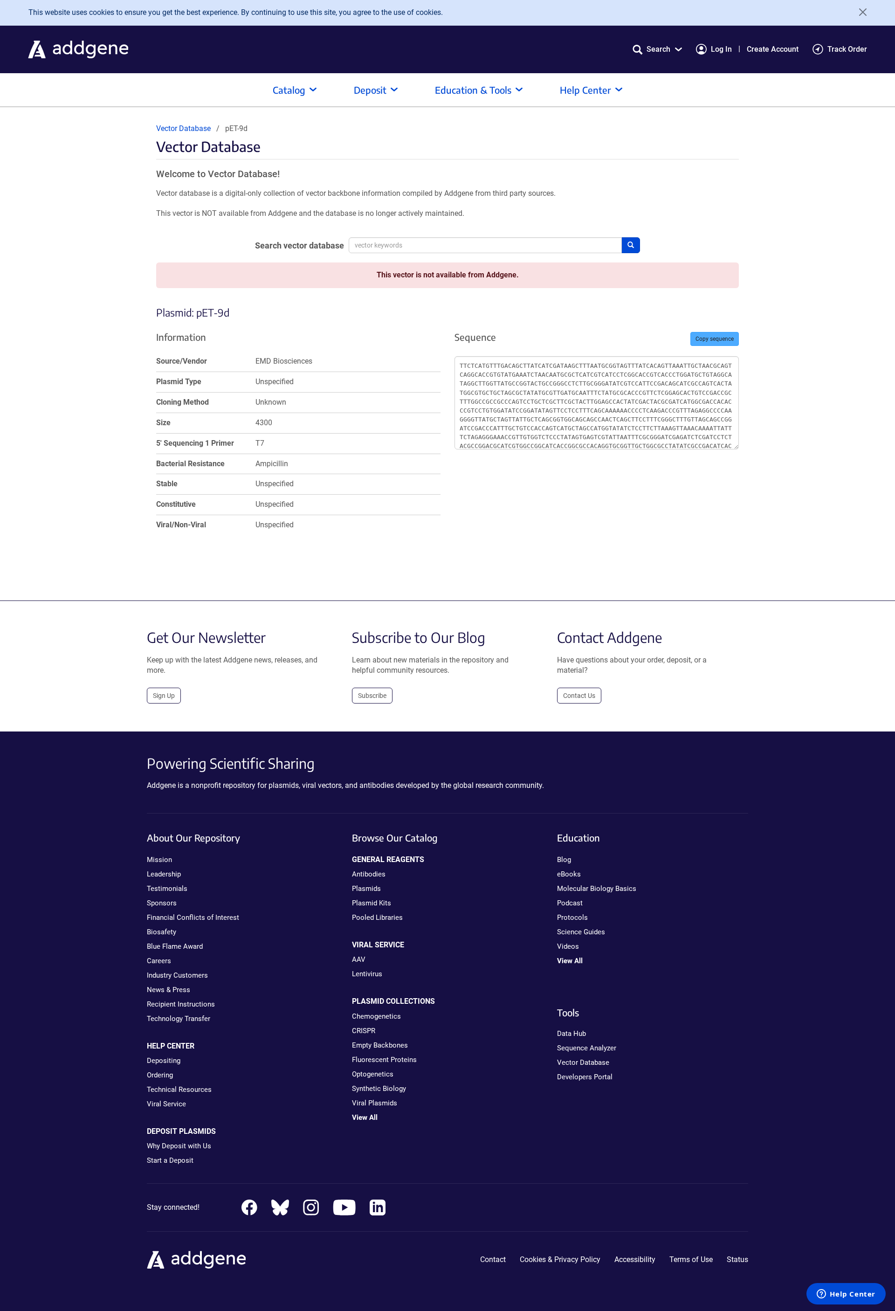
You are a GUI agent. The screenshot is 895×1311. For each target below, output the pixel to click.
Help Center (585, 90)
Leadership (164, 874)
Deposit (370, 90)
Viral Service (166, 1104)
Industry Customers (177, 975)
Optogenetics (372, 1074)
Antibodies (369, 874)
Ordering (160, 1075)
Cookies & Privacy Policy (560, 1259)
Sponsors (162, 903)
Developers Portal (585, 1077)
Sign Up (164, 695)
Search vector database (299, 245)
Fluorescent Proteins (384, 1060)
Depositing (163, 1060)
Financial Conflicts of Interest (193, 917)
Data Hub (571, 1033)
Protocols (572, 917)
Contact (493, 1259)
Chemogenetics (376, 1016)
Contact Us (579, 695)
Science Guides (581, 932)
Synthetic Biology (379, 1088)
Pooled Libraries (377, 917)
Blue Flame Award (175, 946)
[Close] (860, 12)
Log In (721, 49)
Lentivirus (367, 974)
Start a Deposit (170, 1160)
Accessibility (634, 1259)
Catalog (289, 90)
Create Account (773, 49)
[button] (657, 49)
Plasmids (366, 888)
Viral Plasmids (374, 1103)
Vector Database (183, 128)
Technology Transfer (178, 1018)
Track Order (847, 49)
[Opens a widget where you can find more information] (846, 1294)
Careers (159, 961)
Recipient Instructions (181, 1004)
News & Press (168, 990)
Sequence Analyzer (586, 1048)
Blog (564, 860)
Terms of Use (691, 1259)
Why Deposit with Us (179, 1146)
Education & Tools (473, 90)
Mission (159, 860)
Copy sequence (714, 339)
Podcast (570, 903)
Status (737, 1259)
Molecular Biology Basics (596, 888)
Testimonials (167, 888)
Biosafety (161, 932)
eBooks (569, 874)
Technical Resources (179, 1089)
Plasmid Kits (371, 903)
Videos (568, 946)
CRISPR (363, 1031)
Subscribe (372, 695)
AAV (358, 959)
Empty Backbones (380, 1045)
